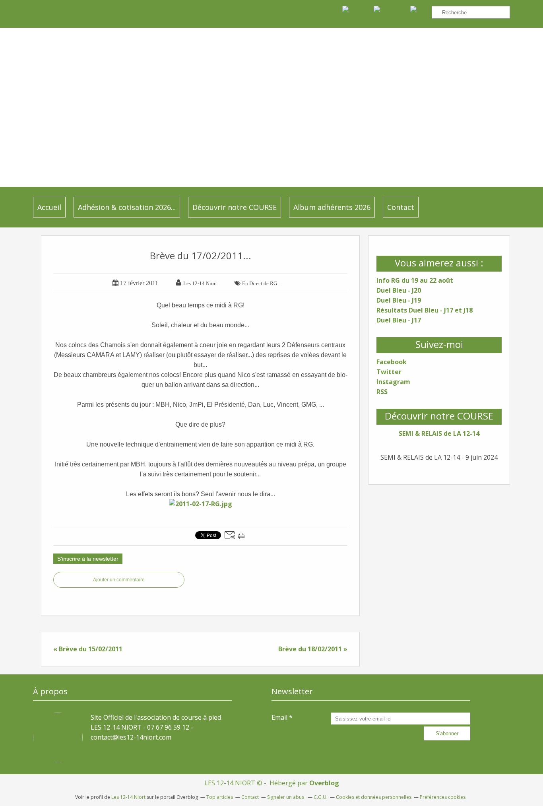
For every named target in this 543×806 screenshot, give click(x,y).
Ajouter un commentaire (119, 580)
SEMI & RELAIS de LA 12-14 (439, 433)
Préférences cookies (442, 797)
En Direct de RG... (261, 283)
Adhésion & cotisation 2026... (127, 207)
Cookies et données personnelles (373, 797)
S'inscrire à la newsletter (87, 558)
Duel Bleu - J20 (398, 290)
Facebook (391, 361)
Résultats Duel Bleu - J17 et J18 (424, 310)
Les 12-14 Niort (128, 797)
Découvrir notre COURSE (234, 207)
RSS (382, 391)
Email (279, 717)
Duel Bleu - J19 (398, 300)
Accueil (49, 207)
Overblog (324, 783)
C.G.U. (321, 797)
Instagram (393, 381)
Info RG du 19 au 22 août (414, 280)
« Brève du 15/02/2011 (87, 649)
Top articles (219, 797)
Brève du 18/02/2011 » (312, 649)
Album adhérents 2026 (331, 207)
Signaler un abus (286, 797)
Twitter (388, 371)
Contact (400, 207)
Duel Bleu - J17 (398, 320)
